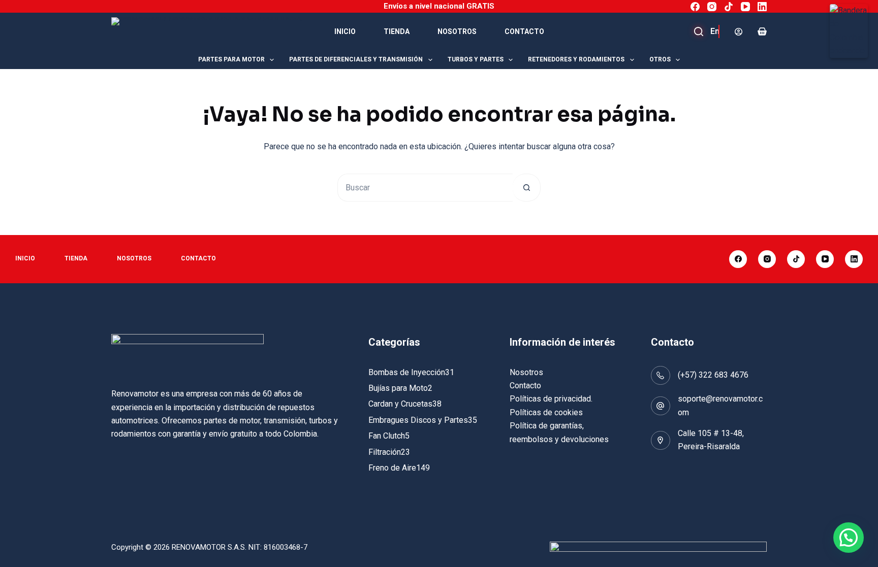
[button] (848, 537)
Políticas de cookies (546, 412)
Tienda (397, 31)
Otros (660, 59)
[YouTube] (745, 6)
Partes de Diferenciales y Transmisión (356, 59)
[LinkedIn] (762, 6)
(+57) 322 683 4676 (713, 375)
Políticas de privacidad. (551, 399)
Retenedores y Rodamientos (576, 59)
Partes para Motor (231, 59)
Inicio (345, 31)
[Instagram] (711, 6)
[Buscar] (710, 31)
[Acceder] (738, 32)
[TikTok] (728, 6)
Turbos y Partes (476, 59)
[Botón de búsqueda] (527, 188)
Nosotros (457, 31)
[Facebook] (695, 6)
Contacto (524, 31)
